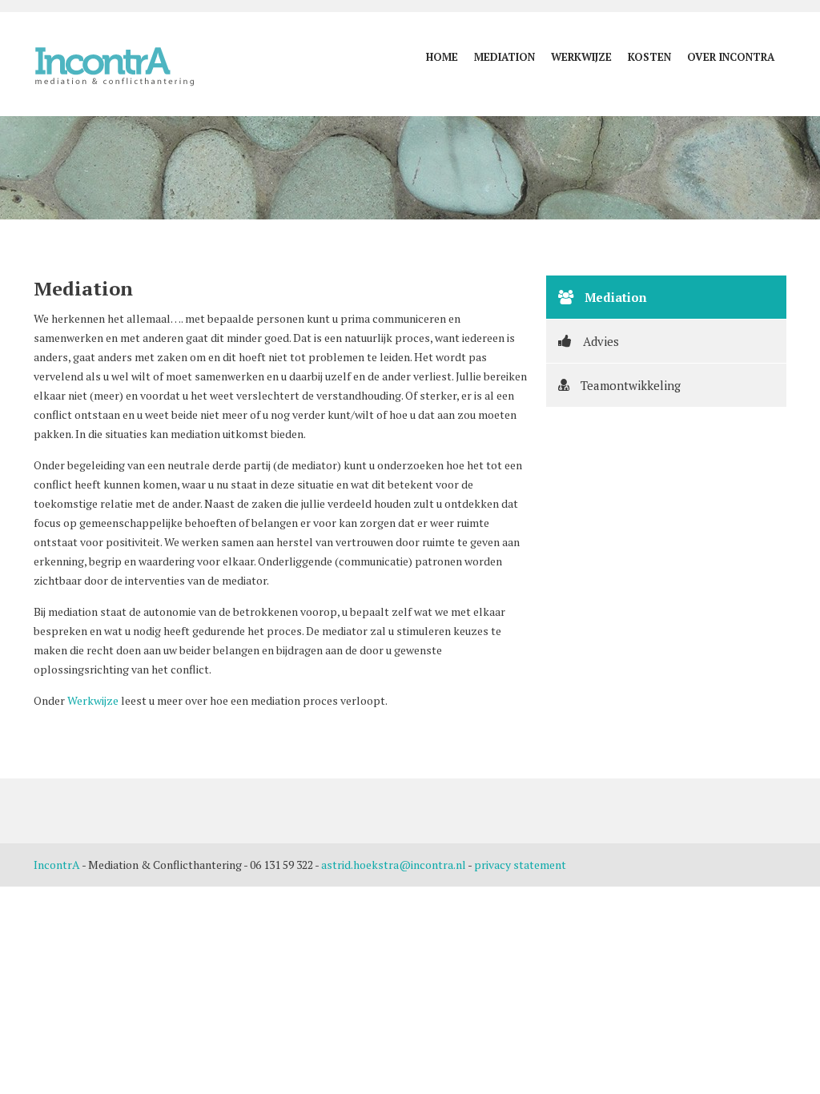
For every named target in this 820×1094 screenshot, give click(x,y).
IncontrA (57, 864)
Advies (599, 341)
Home (442, 57)
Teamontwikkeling (629, 385)
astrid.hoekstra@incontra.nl (393, 864)
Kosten (649, 57)
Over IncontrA (730, 57)
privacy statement (520, 864)
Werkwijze (581, 57)
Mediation (504, 57)
